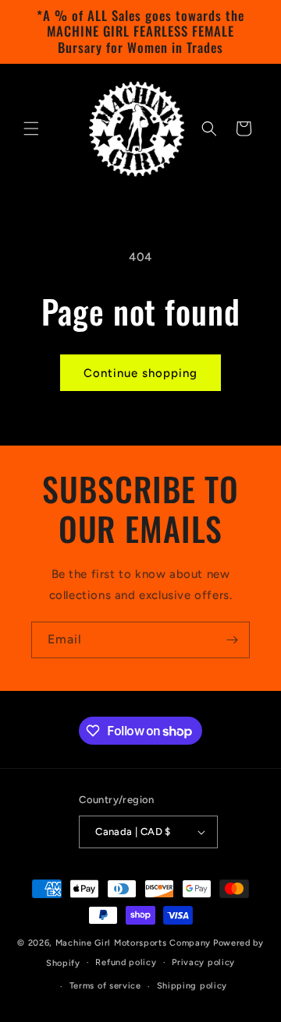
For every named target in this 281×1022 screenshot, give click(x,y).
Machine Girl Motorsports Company (133, 943)
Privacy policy (203, 962)
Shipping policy (192, 986)
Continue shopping (140, 373)
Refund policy (125, 962)
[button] (31, 128)
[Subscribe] (232, 640)
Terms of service (105, 986)
